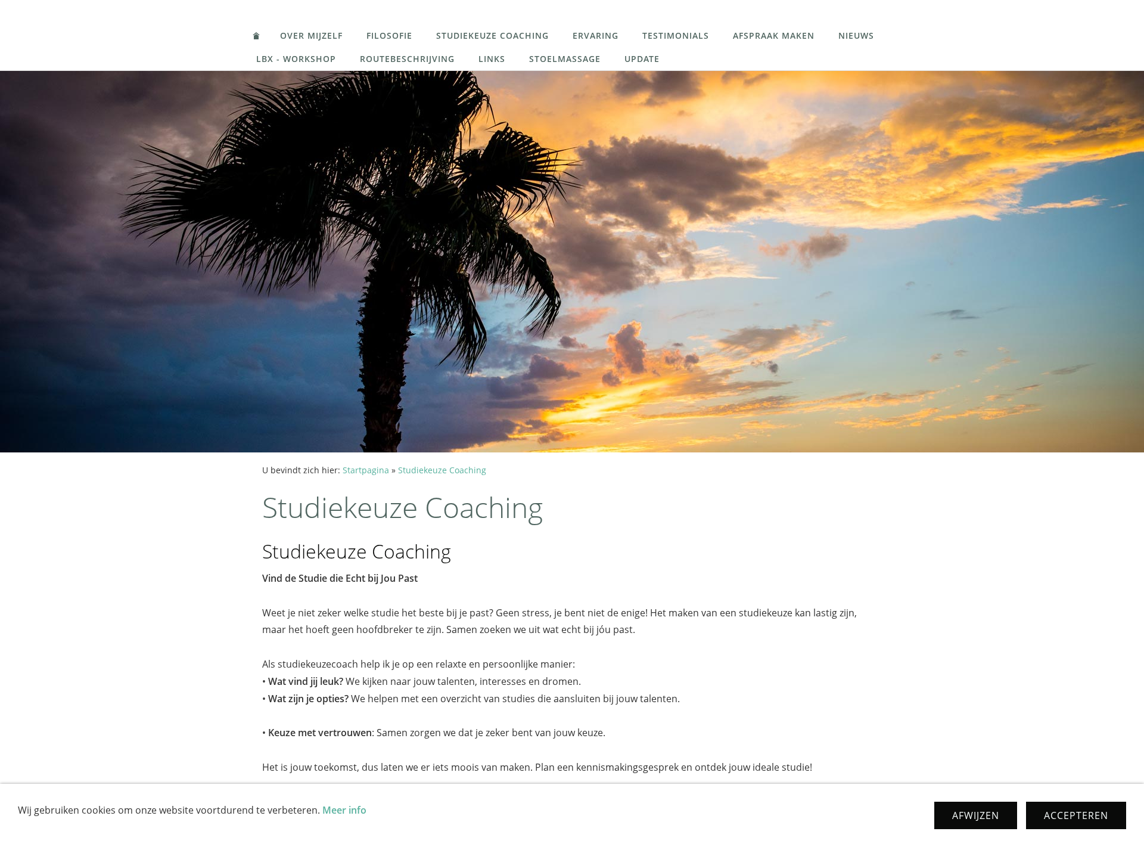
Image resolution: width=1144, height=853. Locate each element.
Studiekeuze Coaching (492, 35)
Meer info (344, 810)
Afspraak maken (774, 35)
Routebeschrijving (407, 58)
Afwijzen (975, 815)
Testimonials (675, 35)
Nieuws (856, 35)
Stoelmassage (565, 58)
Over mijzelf (311, 35)
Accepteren (1076, 815)
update (642, 58)
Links (491, 58)
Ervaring (595, 35)
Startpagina (366, 470)
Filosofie (389, 35)
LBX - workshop (296, 58)
